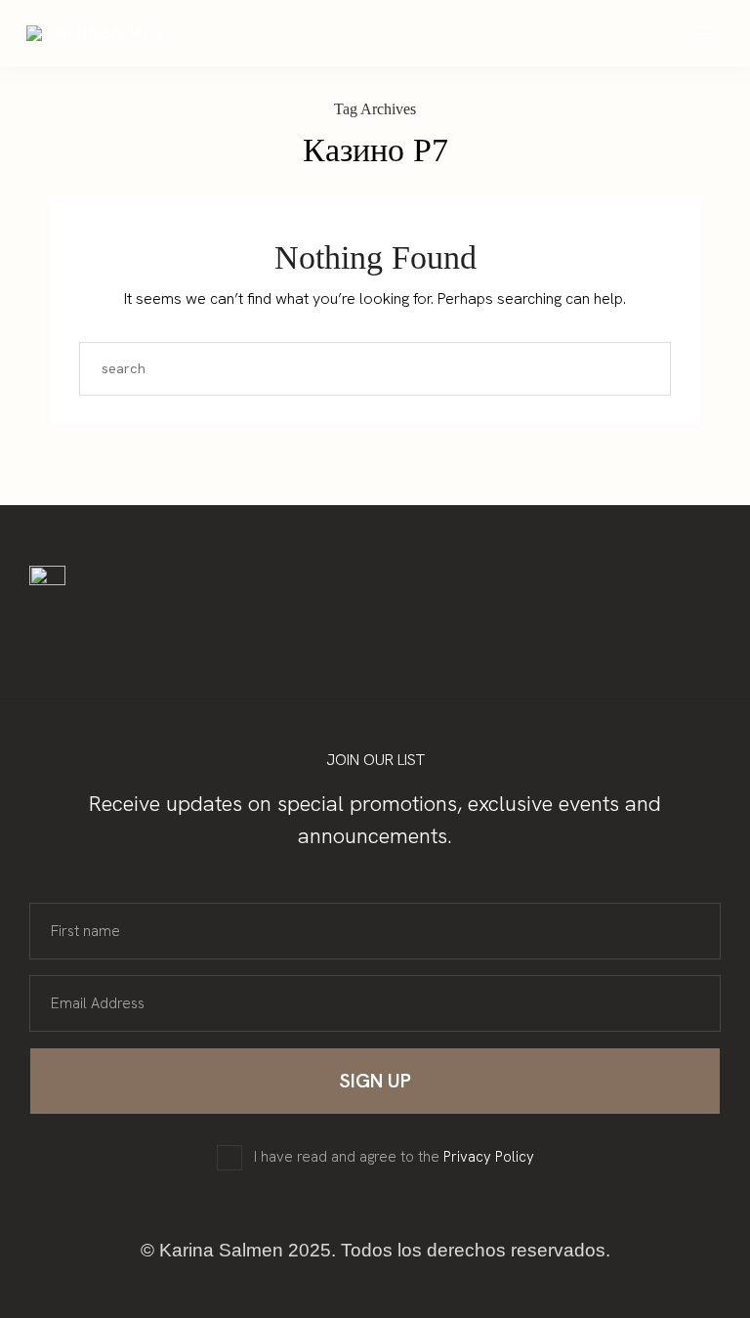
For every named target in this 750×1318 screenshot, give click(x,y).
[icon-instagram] (130, 625)
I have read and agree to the (394, 1157)
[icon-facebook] (168, 625)
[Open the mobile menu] (702, 34)
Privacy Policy (488, 1157)
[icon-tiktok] (205, 625)
